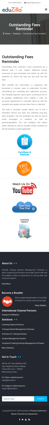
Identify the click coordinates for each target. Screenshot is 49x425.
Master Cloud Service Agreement (24, 414)
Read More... (7, 284)
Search (40, 399)
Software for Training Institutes (14, 334)
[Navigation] (46, 9)
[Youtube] (26, 419)
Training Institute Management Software (18, 329)
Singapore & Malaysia (10, 315)
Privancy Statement (38, 411)
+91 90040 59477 (16, 3)
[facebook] (19, 419)
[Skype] (29, 419)
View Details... (41, 305)
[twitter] (22, 419)
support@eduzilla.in (33, 3)
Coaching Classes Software (13, 325)
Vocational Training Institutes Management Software (23, 343)
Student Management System (14, 339)
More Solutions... (8, 348)
